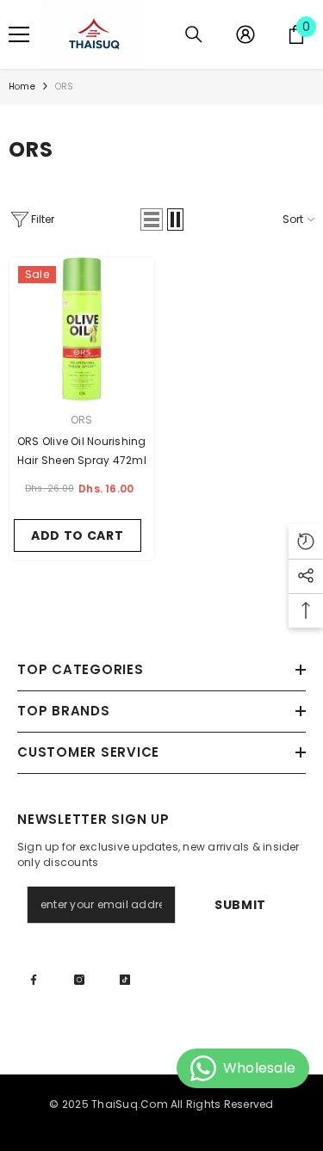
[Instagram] (79, 979)
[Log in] (245, 34)
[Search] (193, 34)
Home (22, 86)
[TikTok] (125, 979)
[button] (151, 219)
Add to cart (77, 535)
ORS (64, 86)
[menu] (19, 34)
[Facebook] (33, 979)
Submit (240, 904)
